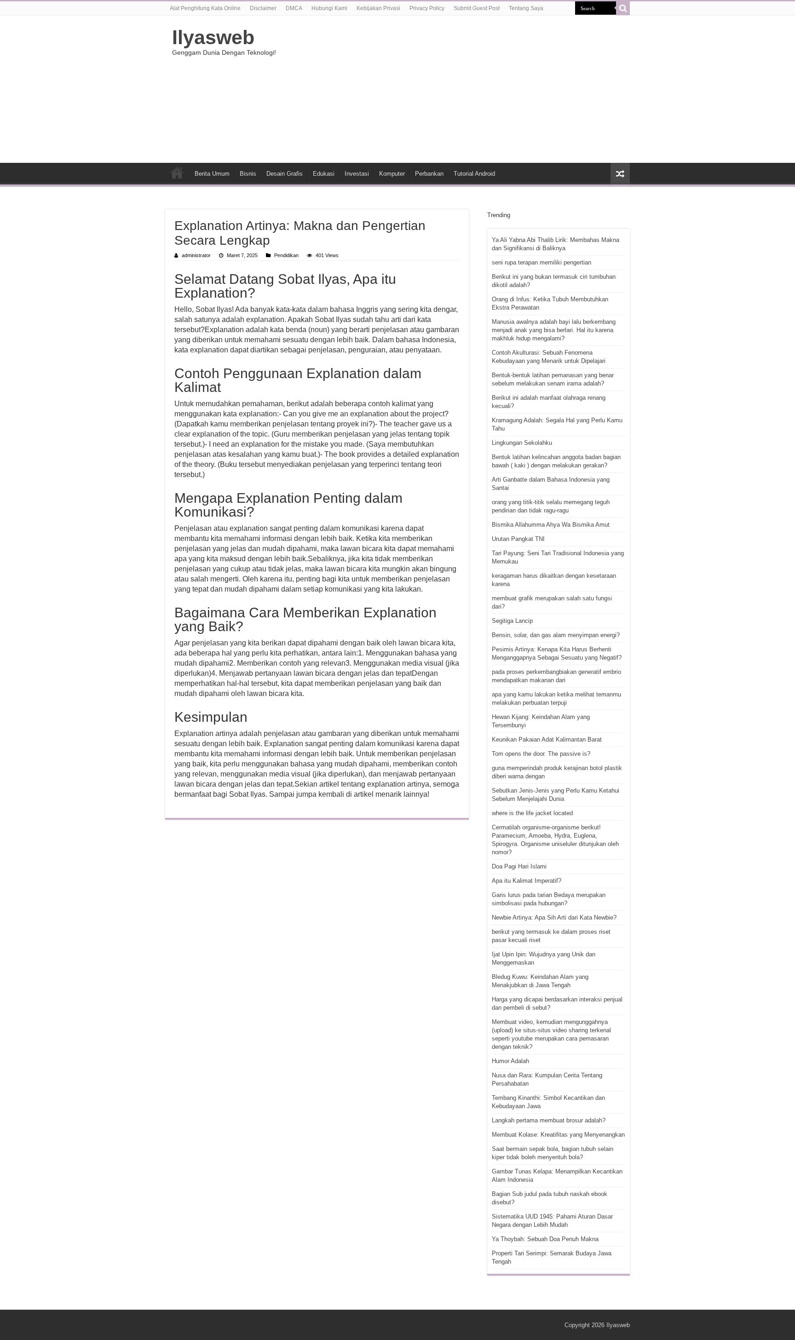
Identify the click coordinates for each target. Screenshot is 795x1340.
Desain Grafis (284, 173)
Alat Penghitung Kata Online (205, 8)
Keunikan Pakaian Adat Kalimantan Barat (547, 739)
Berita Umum (212, 173)
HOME (177, 172)
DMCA (294, 8)
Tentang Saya (526, 8)
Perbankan (429, 173)
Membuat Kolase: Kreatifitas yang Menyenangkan (558, 1134)
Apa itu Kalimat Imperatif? (526, 880)
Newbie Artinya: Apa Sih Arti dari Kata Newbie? (554, 917)
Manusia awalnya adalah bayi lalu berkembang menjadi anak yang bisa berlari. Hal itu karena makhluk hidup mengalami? (554, 330)
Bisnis (248, 173)
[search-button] (623, 8)
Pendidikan (286, 255)
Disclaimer (263, 8)
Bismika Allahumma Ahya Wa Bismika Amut (551, 524)
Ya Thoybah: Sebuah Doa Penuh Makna (545, 1239)
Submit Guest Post (477, 8)
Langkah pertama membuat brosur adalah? (548, 1120)
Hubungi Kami (329, 8)
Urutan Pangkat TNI (518, 538)
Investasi (357, 173)
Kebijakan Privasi (378, 8)
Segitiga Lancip (512, 620)
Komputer (392, 173)
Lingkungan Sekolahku (522, 442)
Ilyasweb (213, 37)
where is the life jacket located (532, 813)
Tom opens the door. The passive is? (541, 753)
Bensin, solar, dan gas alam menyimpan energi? (556, 635)
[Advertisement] (455, 89)
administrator (196, 255)
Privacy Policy (426, 8)
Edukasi (323, 173)
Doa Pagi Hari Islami (519, 866)
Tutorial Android (474, 173)
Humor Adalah (510, 1061)
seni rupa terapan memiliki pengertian (541, 262)
